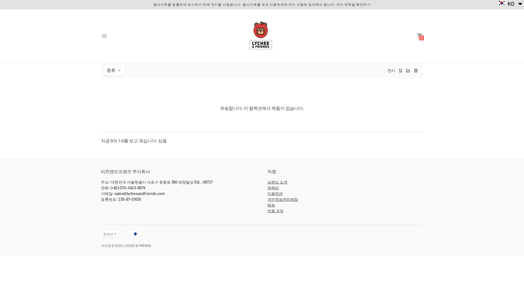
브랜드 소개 (277, 182)
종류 (111, 70)
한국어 (108, 234)
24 (408, 70)
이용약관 (275, 193)
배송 (271, 205)
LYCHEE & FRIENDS (137, 245)
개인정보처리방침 (282, 199)
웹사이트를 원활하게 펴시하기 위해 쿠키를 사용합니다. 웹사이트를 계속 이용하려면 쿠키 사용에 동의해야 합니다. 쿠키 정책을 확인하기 (262, 4)
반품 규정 (275, 210)
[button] (510, 3)
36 (416, 70)
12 (400, 70)
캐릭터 (273, 187)
